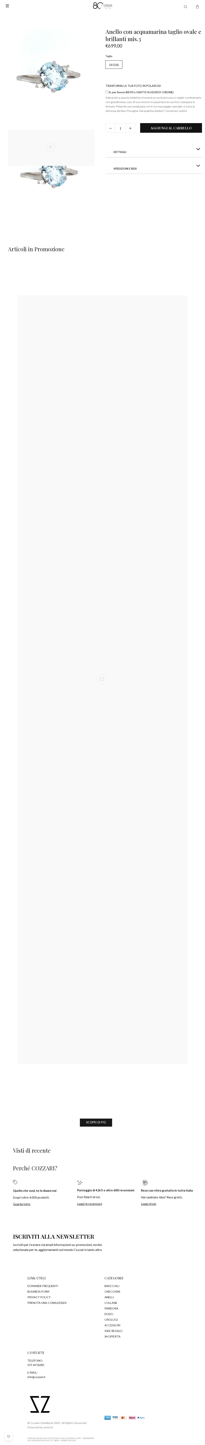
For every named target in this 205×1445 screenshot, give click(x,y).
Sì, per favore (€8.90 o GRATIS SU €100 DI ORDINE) (141, 92)
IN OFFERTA (113, 1336)
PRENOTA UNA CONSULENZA (47, 1302)
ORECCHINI (112, 1291)
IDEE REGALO (114, 1331)
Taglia (109, 56)
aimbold (48, 1427)
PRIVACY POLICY (39, 1297)
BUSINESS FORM (38, 1291)
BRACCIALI (112, 1286)
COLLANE (111, 1302)
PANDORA (111, 1308)
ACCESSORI (113, 1325)
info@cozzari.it (36, 1377)
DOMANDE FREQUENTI (42, 1286)
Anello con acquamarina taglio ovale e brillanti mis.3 (153, 35)
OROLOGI (111, 1319)
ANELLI (109, 1297)
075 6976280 (35, 1365)
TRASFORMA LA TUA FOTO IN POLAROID (133, 85)
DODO (109, 1314)
